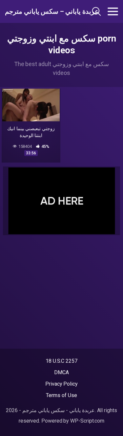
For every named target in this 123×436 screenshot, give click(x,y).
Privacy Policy (61, 384)
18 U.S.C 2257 (61, 361)
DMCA (61, 372)
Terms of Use (61, 395)
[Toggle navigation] (113, 11)
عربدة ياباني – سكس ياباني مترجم (39, 11)
